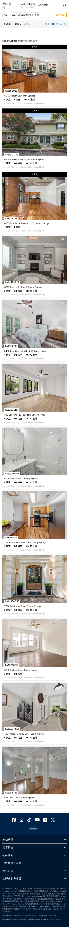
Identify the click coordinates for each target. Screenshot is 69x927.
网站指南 (6, 5)
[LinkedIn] (45, 821)
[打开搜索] (62, 5)
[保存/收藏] (63, 239)
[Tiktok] (29, 821)
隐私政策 (47, 919)
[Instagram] (21, 821)
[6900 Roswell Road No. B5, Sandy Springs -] (34, 139)
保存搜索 (60, 15)
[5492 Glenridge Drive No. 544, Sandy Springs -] (34, 330)
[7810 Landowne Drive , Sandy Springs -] (34, 586)
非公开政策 (7, 915)
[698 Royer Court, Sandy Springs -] (34, 777)
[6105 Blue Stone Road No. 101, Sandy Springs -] (34, 203)
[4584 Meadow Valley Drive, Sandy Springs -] (34, 713)
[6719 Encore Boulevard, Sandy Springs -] (34, 267)
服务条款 (57, 919)
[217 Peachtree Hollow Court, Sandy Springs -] (34, 522)
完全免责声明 (20, 915)
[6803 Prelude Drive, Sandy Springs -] (34, 649)
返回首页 (33, 828)
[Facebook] (14, 821)
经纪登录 (52, 915)
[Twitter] (53, 821)
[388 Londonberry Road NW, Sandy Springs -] (34, 394)
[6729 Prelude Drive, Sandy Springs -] (34, 458)
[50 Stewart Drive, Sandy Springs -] (34, 75)
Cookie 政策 (32, 915)
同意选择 (43, 915)
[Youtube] (37, 821)
